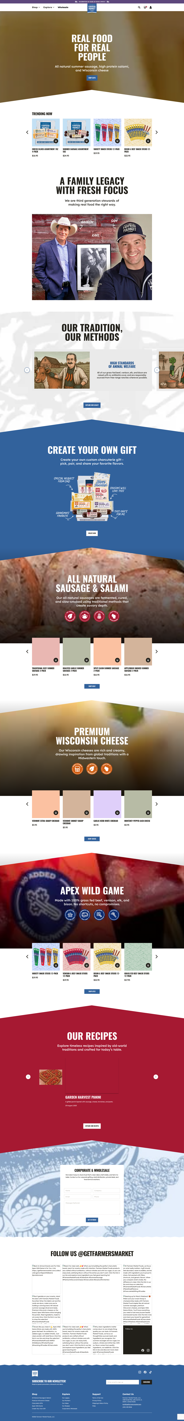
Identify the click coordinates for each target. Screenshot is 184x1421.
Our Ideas (65, 1403)
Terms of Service (97, 1398)
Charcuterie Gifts (37, 1403)
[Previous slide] (27, 370)
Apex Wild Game (37, 1406)
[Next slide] (157, 370)
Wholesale (63, 7)
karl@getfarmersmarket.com (132, 1404)
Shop (35, 7)
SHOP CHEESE (92, 839)
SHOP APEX (92, 991)
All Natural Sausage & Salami (41, 1398)
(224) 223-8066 (127, 1407)
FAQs (94, 1406)
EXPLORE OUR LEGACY (92, 405)
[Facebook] (142, 1350)
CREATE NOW (92, 533)
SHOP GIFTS (92, 78)
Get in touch (92, 1220)
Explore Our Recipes (92, 1126)
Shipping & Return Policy (100, 1403)
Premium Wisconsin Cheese (40, 1400)
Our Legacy (65, 1398)
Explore (47, 7)
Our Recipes (66, 1406)
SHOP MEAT (92, 686)
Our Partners (66, 1400)
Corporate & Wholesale (69, 1408)
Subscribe (146, 1382)
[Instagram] (148, 1350)
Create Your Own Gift (39, 1408)
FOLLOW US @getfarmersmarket (92, 1253)
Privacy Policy (96, 1400)
